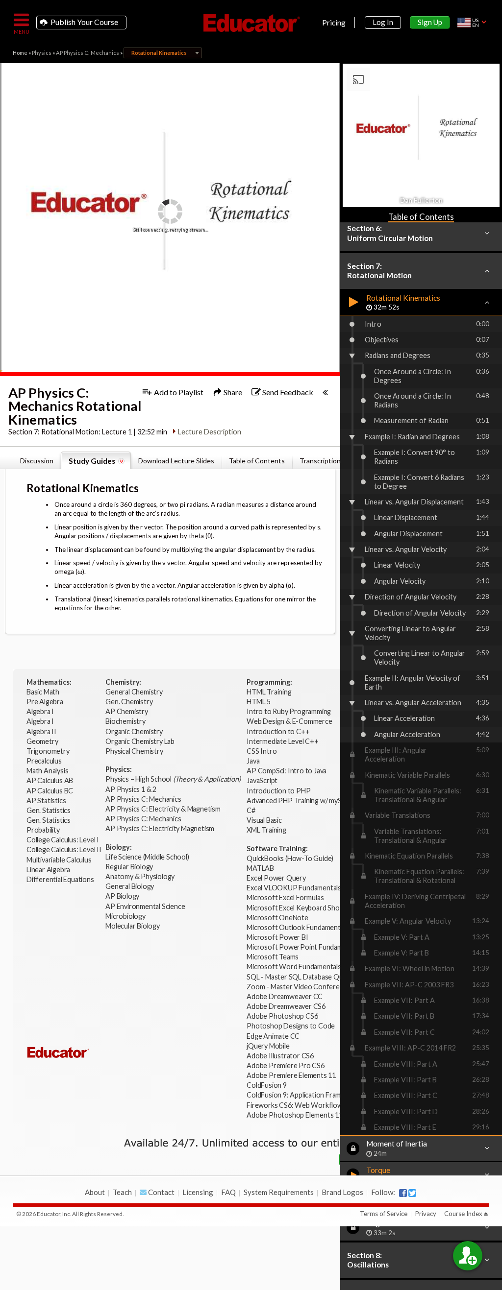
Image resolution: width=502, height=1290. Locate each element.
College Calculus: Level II (64, 849)
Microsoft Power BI (277, 937)
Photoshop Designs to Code (291, 1026)
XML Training (266, 830)
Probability (43, 830)
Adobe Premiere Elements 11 (291, 1075)
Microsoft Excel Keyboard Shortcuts (302, 908)
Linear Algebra (49, 869)
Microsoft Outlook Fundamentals (298, 927)
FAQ (228, 1192)
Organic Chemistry (134, 731)
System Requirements (279, 1192)
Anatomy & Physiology (140, 876)
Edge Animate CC (273, 1036)
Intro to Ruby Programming (289, 711)
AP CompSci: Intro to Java (286, 770)
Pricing (334, 22)
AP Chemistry (127, 711)
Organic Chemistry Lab (140, 741)
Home (20, 52)
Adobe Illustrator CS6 (280, 1055)
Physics (41, 52)
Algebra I (40, 711)
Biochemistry (126, 721)
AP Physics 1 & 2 (131, 789)
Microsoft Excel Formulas (285, 897)
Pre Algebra (44, 701)
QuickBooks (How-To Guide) (291, 858)
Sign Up (430, 22)
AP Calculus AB (50, 780)
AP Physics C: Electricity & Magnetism (163, 809)
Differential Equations (60, 879)
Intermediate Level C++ (283, 741)
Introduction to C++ (278, 731)
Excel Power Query (276, 878)
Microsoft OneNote (277, 917)
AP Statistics (46, 800)
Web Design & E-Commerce (289, 721)
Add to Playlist (177, 392)
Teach (122, 1192)
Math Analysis (48, 770)
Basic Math (43, 692)
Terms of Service (383, 1214)
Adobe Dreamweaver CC (285, 996)
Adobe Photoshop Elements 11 (295, 1115)
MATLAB (260, 868)
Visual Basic (264, 820)
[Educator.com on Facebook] (403, 1193)
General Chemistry (134, 692)
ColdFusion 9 (267, 1085)
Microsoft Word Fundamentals (294, 966)
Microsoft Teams (273, 957)
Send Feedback (287, 392)
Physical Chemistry (134, 751)
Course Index (463, 1214)
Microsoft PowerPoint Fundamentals (304, 947)
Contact (161, 1192)
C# (251, 810)
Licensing (197, 1192)
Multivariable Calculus (59, 860)
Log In (383, 22)
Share (232, 392)
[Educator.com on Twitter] (412, 1193)
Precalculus (44, 761)
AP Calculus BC (49, 791)
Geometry (42, 741)
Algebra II (42, 731)
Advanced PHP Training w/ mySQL (299, 800)
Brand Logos (342, 1192)
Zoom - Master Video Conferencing (301, 986)
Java (253, 761)
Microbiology (125, 916)
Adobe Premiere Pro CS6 (286, 1065)
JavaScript (262, 780)
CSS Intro (261, 751)
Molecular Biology (133, 926)
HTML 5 (259, 701)
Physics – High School (172, 779)
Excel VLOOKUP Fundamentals (294, 888)
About (95, 1192)
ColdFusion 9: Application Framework (303, 1095)
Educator (251, 23)
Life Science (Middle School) (147, 857)
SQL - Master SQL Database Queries (302, 977)
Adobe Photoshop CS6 (283, 1016)
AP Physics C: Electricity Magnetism (159, 828)
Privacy (425, 1214)
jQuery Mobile (268, 1046)
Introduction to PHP (279, 791)
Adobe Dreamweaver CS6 (287, 1006)
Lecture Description (209, 432)
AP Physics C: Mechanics (87, 52)
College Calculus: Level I (62, 840)
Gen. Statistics (49, 810)
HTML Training (270, 692)
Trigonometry (48, 751)
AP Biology (123, 896)
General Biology (130, 886)
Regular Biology (129, 866)
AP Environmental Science (145, 906)
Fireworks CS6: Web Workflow (295, 1105)
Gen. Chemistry (128, 701)
